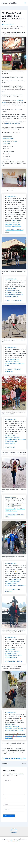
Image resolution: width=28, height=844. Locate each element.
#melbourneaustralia (17, 294)
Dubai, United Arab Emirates (10, 141)
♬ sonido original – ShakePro (13, 661)
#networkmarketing (10, 509)
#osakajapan (13, 441)
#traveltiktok (10, 730)
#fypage (21, 730)
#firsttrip (18, 226)
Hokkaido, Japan (7, 136)
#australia (8, 294)
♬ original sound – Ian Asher (13, 300)
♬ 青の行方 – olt (10, 447)
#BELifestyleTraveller (11, 224)
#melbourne (8, 296)
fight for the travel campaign (12, 123)
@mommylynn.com (10, 196)
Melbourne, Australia (8, 138)
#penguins (15, 296)
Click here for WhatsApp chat (14, 758)
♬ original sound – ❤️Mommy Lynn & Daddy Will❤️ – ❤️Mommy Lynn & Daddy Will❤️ (15, 736)
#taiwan (20, 585)
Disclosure (14, 829)
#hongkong (8, 657)
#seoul (19, 509)
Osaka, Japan (6, 143)
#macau (14, 657)
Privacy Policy (14, 830)
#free (23, 585)
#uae (23, 363)
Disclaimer (14, 832)
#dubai (19, 363)
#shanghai (20, 728)
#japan (14, 226)
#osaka (7, 441)
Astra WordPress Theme (14, 840)
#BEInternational (16, 220)
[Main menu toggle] (25, 3)
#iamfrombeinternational (12, 222)
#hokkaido (8, 226)
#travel (20, 224)
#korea (23, 509)
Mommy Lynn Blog (9, 3)
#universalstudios (10, 443)
